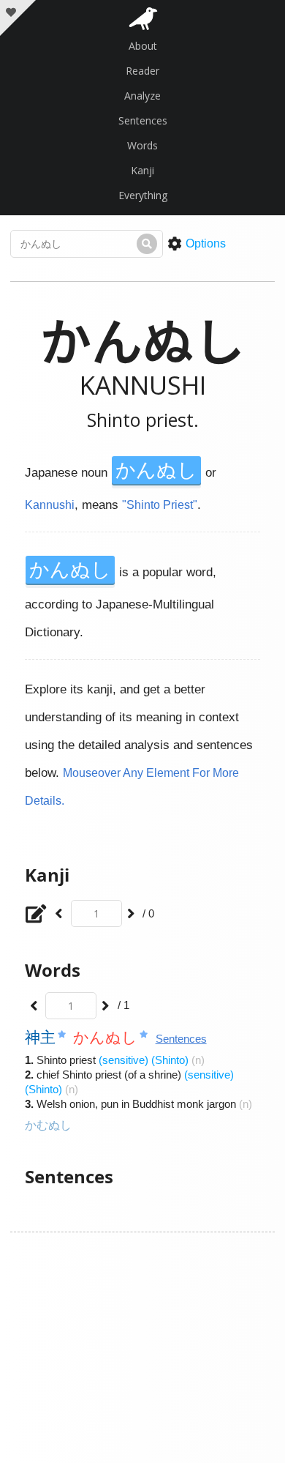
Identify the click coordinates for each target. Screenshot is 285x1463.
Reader (142, 71)
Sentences (142, 120)
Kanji (142, 170)
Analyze (142, 96)
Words (142, 145)
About (143, 46)
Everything (142, 195)
